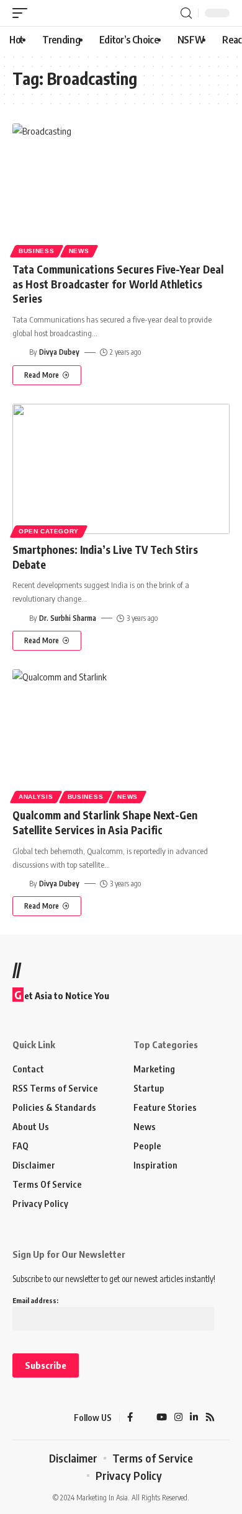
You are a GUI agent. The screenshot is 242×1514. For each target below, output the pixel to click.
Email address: (35, 1300)
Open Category (49, 531)
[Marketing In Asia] (34, 1417)
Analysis (36, 796)
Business (37, 250)
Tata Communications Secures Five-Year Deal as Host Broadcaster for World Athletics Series (117, 284)
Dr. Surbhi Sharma (67, 618)
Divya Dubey (59, 352)
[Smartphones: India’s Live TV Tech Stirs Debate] (121, 469)
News (79, 250)
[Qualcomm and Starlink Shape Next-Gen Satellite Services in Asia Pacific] (121, 734)
